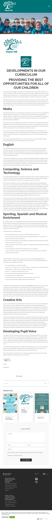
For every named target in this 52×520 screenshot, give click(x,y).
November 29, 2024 (9, 416)
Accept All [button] (12, 517)
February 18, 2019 (14, 27)
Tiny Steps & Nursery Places (9, 418)
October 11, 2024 (25, 408)
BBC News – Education (7, 474)
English (40, 518)
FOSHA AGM (40, 418)
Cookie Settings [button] (5, 517)
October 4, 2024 (41, 416)
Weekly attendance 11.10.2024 (24, 411)
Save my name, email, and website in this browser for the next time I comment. (25, 452)
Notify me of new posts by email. (15, 455)
